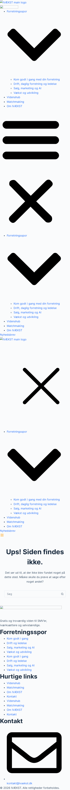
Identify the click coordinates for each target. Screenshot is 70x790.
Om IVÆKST (14, 106)
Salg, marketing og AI (27, 88)
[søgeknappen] (62, 594)
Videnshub (13, 97)
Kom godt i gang (17, 638)
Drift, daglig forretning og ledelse (35, 83)
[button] (31, 170)
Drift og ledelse (17, 643)
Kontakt (12, 696)
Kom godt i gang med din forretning (37, 79)
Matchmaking (15, 101)
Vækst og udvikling (26, 92)
